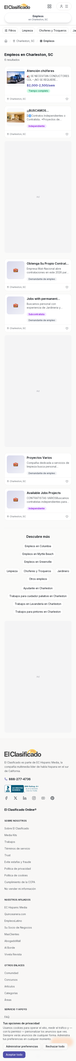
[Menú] (64, 6)
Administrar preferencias (22, 1046)
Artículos (9, 986)
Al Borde (9, 947)
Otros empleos (38, 578)
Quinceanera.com (15, 914)
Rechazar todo (55, 1046)
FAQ (6, 1017)
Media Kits (10, 835)
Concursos (11, 979)
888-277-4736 (20, 779)
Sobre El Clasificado (16, 828)
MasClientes (11, 934)
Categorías (11, 993)
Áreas (7, 999)
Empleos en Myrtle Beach (38, 553)
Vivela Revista (13, 954)
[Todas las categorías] (49, 6)
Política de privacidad (17, 868)
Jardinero (63, 571)
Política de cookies (16, 875)
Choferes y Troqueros (37, 571)
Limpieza (12, 571)
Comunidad (11, 973)
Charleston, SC (25, 40)
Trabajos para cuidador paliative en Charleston (38, 596)
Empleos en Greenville (38, 561)
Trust (7, 855)
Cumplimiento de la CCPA (19, 882)
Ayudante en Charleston (38, 588)
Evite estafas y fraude (17, 861)
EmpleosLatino (13, 920)
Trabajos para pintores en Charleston (38, 611)
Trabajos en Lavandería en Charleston (38, 603)
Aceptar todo (14, 1054)
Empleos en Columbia (38, 546)
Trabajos (9, 841)
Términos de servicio (17, 848)
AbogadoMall (12, 940)
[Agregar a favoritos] (67, 99)
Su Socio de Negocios (18, 927)
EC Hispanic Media (15, 907)
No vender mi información (20, 888)
